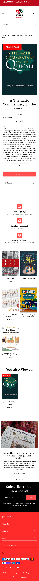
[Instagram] (6, 568)
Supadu (23, 577)
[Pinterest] (14, 568)
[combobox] (19, 24)
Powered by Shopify (24, 573)
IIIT (9, 35)
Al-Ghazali (8, 118)
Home (4, 35)
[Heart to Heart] (10, 263)
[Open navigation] (8, 13)
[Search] (34, 24)
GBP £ (6, 553)
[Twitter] (10, 568)
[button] (19, 183)
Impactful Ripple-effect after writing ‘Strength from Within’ (19, 456)
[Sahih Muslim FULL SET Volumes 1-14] (10, 300)
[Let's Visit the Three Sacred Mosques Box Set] (10, 338)
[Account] (33, 13)
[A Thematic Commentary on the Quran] (10, 386)
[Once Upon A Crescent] (29, 263)
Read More (19, 469)
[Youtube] (18, 568)
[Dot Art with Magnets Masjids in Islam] (29, 300)
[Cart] (36, 13)
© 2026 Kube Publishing (9, 573)
